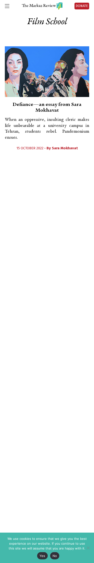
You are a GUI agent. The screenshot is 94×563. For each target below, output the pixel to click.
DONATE (82, 6)
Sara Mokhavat (65, 148)
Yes (42, 556)
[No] (88, 547)
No (55, 556)
